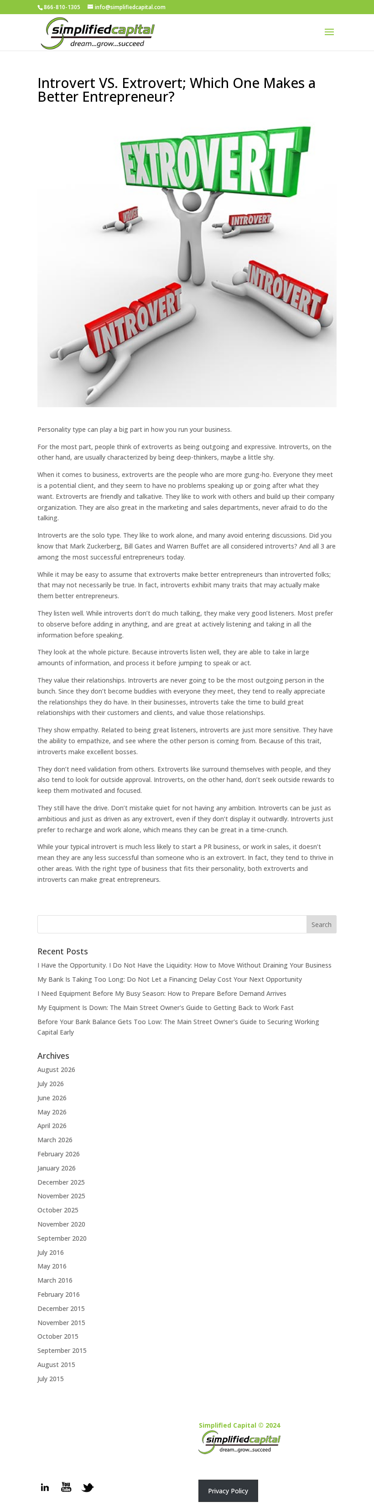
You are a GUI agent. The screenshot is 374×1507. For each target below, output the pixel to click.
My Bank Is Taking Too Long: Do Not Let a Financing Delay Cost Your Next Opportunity (169, 979)
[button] (228, 1491)
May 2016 (52, 1266)
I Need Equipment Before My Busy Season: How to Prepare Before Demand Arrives (161, 993)
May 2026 (52, 1112)
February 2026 (58, 1154)
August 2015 (56, 1364)
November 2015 (61, 1322)
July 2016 (50, 1252)
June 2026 (52, 1097)
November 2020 (61, 1224)
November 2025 (61, 1195)
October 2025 (57, 1210)
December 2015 (61, 1308)
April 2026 (52, 1125)
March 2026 (55, 1139)
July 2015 (50, 1378)
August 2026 (56, 1069)
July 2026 (50, 1083)
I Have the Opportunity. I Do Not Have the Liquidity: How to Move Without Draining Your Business (184, 965)
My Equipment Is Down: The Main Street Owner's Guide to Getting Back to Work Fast (165, 1007)
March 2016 (55, 1280)
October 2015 (57, 1336)
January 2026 (56, 1168)
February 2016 (58, 1294)
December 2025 (61, 1182)
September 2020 (62, 1238)
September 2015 (62, 1350)
